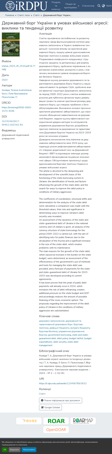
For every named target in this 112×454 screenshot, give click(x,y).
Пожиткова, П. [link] (10, 97)
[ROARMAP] (83, 420)
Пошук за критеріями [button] (70, 5)
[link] (19, 67)
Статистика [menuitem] (88, 5)
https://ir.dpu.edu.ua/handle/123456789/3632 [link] (63, 383)
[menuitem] (71, 6)
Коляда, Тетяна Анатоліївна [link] (17, 90)
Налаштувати (29, 449)
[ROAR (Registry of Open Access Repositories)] (56, 420)
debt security (59, 341)
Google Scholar (52, 407)
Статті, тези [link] (24, 15)
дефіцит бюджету (59, 328)
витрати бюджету (80, 328)
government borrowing (59, 335)
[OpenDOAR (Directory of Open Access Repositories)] (56, 429)
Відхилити (14, 449)
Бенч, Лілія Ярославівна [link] (14, 93)
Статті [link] (36, 15)
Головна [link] (9, 15)
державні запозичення (51, 321)
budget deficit (76, 338)
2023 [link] (5, 79)
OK (5, 449)
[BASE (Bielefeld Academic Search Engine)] (29, 420)
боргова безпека (48, 331)
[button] (26, 6)
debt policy (62, 338)
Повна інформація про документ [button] (61, 400)
